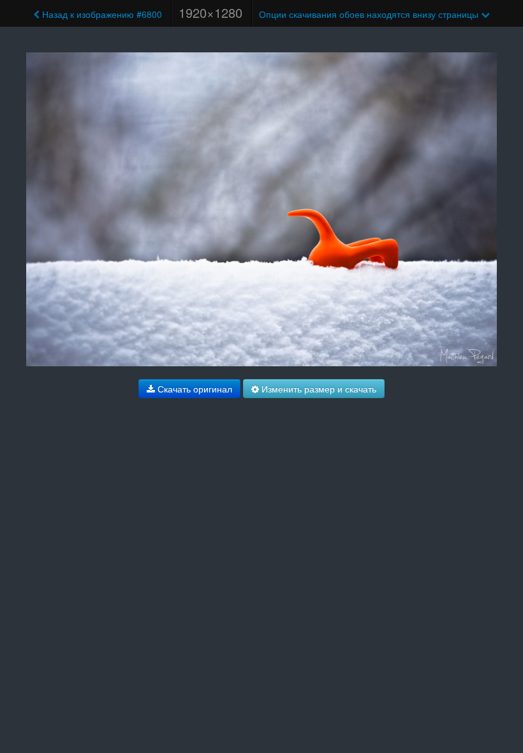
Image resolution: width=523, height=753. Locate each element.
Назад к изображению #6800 (101, 14)
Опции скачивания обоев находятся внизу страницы (370, 14)
